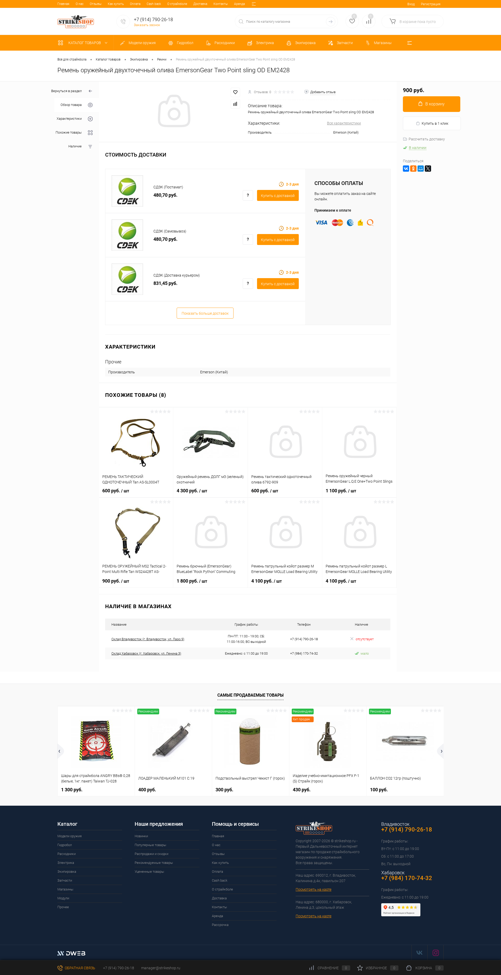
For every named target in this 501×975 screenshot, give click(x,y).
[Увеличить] (173, 111)
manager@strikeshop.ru (160, 968)
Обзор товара (71, 105)
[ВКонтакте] (406, 168)
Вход (411, 4)
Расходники (66, 854)
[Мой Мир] (421, 168)
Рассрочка (220, 925)
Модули (63, 898)
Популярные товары (150, 845)
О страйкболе (177, 4)
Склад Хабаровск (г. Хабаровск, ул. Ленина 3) (146, 653)
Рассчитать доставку (427, 139)
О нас (80, 4)
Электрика (65, 863)
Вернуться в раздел (66, 91)
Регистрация (430, 4)
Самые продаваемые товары (250, 695)
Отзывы (96, 4)
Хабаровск (392, 872)
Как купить (116, 4)
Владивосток (395, 824)
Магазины (65, 889)
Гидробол (64, 845)
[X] (428, 168)
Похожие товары (69, 133)
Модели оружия (69, 836)
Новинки (141, 836)
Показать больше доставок (205, 313)
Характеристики (69, 119)
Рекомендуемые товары (154, 863)
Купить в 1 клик (435, 123)
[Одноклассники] (413, 168)
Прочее (63, 907)
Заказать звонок (147, 25)
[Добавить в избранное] (235, 92)
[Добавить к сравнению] (235, 104)
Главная (63, 4)
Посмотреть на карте (313, 889)
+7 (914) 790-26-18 (118, 968)
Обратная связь (79, 968)
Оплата (135, 4)
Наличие (75, 146)
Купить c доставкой (278, 196)
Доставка (200, 4)
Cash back (154, 4)
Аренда (239, 4)
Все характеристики (344, 123)
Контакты (220, 4)
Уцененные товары (149, 872)
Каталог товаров (85, 43)
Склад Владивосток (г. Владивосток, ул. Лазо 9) (147, 639)
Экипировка (66, 872)
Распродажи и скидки (151, 854)
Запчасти (64, 880)
